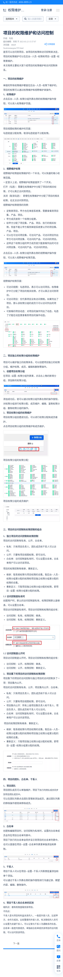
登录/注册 (46, 10)
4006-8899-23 (25, 2)
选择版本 (10, 19)
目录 (51, 19)
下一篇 (16, 943)
